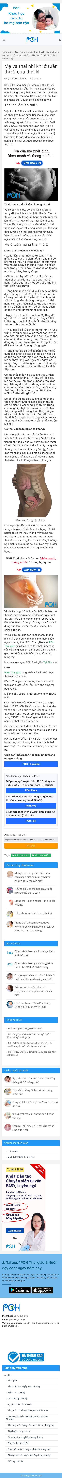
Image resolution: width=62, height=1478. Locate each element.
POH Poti (31, 820)
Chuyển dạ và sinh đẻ (17, 1443)
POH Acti (31, 805)
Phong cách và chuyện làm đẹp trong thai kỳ (29, 1455)
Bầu (16, 52)
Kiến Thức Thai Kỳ (37, 52)
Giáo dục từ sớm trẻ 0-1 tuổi (20, 1156)
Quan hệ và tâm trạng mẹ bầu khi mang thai (28, 1449)
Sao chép (27, 845)
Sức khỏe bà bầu (42, 855)
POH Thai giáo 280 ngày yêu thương (24, 1028)
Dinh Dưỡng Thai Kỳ (17, 1398)
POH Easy (31, 790)
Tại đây (47, 662)
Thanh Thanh (19, 78)
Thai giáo (24, 52)
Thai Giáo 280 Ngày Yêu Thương (23, 1386)
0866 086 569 (21, 1316)
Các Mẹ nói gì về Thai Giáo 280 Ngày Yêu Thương (27, 1418)
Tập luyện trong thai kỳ (18, 1431)
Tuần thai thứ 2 (21, 855)
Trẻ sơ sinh (12, 1151)
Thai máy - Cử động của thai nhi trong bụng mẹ (30, 1425)
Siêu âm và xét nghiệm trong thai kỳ (25, 1437)
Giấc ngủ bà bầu (15, 1461)
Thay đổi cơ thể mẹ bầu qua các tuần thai (32, 55)
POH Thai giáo (12, 672)
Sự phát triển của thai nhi (19, 1404)
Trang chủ (6, 52)
